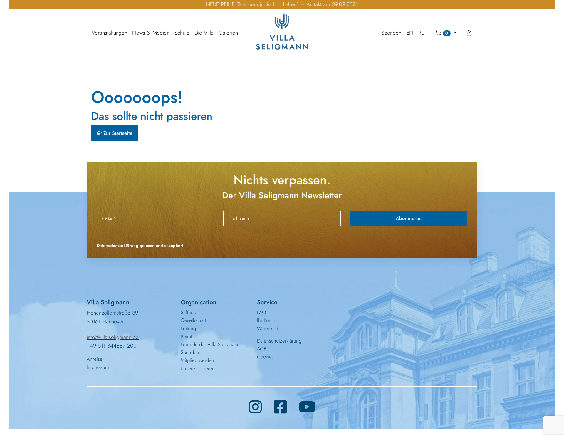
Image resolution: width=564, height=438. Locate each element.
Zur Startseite (117, 133)
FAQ (261, 312)
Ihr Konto (266, 320)
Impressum (98, 367)
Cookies (265, 356)
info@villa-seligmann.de (113, 337)
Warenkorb (268, 328)
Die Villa (204, 33)
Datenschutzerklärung (279, 340)
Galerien (228, 33)
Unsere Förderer (197, 368)
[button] (445, 33)
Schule (181, 33)
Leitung (188, 328)
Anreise (95, 359)
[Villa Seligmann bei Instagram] (255, 407)
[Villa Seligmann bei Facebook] (280, 407)
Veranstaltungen (109, 33)
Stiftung (188, 312)
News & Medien (150, 33)
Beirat (186, 336)
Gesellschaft (193, 320)
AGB (261, 348)
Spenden (190, 352)
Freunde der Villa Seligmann (210, 344)
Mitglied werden (197, 360)
